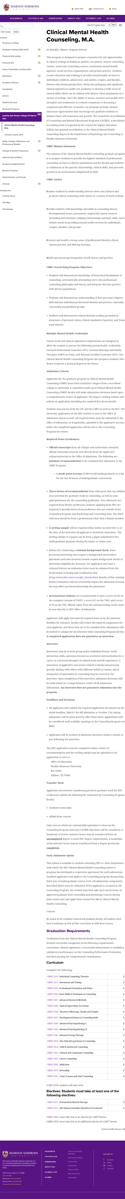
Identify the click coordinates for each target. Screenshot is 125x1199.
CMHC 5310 (52, 976)
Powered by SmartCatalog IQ (11, 1184)
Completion (7, 89)
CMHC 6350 (52, 1041)
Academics (16, 18)
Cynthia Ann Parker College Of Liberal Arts (19, 117)
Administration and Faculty (14, 177)
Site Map (6, 202)
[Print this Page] (121, 25)
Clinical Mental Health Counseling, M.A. (20, 126)
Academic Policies (10, 82)
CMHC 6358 (52, 1058)
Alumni (111, 18)
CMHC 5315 (52, 982)
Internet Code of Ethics (12, 157)
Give (114, 9)
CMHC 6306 (52, 1005)
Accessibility (72, 1178)
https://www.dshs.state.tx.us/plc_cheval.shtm (73, 577)
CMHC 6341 (52, 1029)
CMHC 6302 (52, 988)
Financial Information (11, 56)
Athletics (99, 9)
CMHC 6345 (52, 1035)
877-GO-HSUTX (16, 1178)
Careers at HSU (73, 1170)
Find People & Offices (75, 1158)
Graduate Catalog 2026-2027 (15, 49)
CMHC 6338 (52, 1011)
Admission (7, 76)
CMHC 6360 (52, 1064)
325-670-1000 (6, 1176)
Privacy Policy (72, 1162)
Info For (79, 9)
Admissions (55, 18)
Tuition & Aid (35, 18)
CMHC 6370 (52, 1070)
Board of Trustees (10, 170)
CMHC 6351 (52, 1102)
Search (16, 32)
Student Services (9, 102)
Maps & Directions (74, 1174)
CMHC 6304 (52, 994)
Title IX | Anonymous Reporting (75, 1152)
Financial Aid (8, 63)
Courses (6, 184)
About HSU (74, 18)
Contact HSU (72, 1166)
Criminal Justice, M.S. (14, 135)
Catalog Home (8, 196)
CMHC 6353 (52, 1108)
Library (5, 96)
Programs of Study (10, 43)
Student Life (93, 18)
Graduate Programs (11, 109)
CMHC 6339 (52, 1017)
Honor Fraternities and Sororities (16, 69)
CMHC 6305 (52, 1000)
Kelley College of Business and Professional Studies (15, 142)
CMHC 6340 (52, 1023)
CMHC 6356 (52, 1052)
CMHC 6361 (52, 1076)
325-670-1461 (17, 1181)
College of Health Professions (15, 151)
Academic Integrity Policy (13, 164)
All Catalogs (7, 209)
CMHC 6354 (52, 1047)
